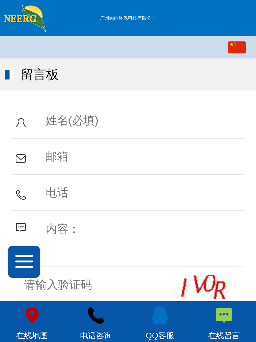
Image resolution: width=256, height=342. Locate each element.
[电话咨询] (96, 316)
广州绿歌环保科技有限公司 (128, 18)
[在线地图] (32, 316)
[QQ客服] (160, 316)
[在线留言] (224, 316)
